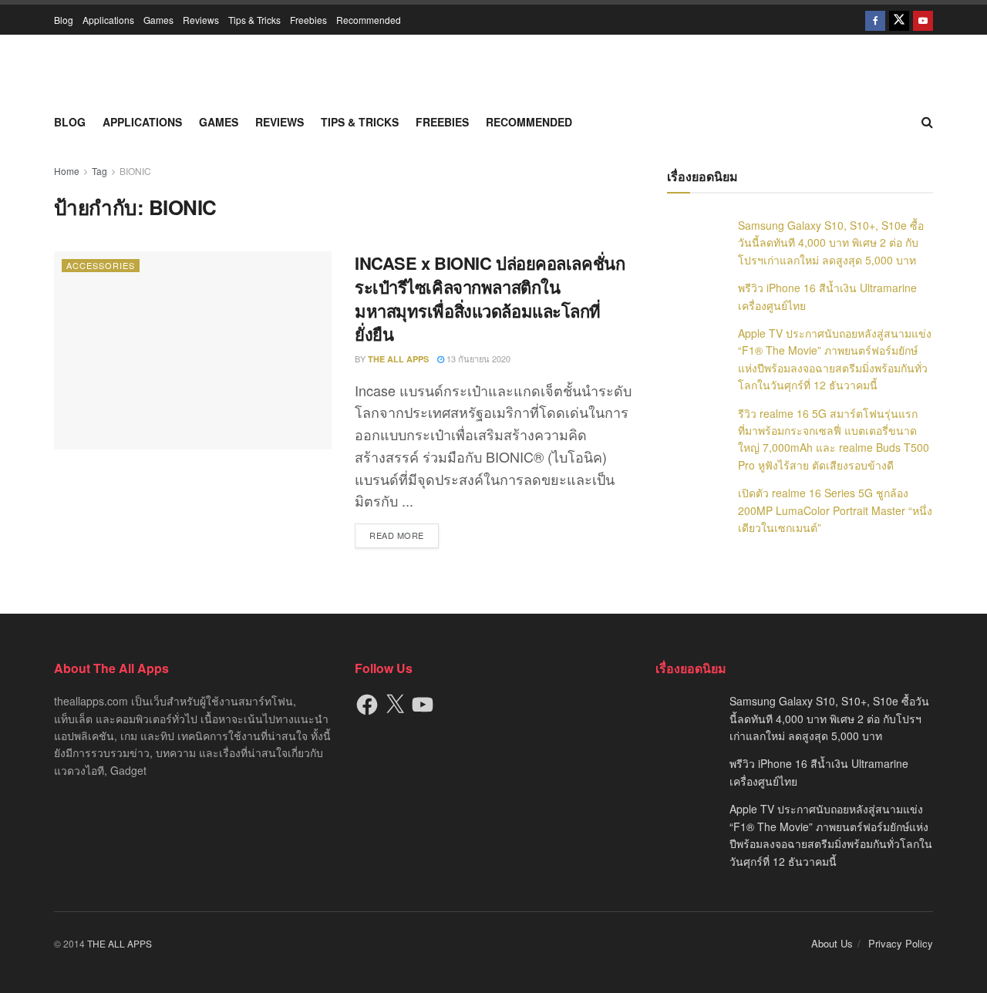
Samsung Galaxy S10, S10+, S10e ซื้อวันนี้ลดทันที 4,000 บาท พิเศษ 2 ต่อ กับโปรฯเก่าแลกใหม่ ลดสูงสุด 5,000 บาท (831, 242)
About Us (832, 943)
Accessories (100, 265)
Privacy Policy (900, 943)
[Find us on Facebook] (875, 20)
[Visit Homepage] (493, 69)
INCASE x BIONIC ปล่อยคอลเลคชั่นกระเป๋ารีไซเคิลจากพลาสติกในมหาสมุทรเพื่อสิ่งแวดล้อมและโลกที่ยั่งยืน (490, 298)
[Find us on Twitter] (899, 20)
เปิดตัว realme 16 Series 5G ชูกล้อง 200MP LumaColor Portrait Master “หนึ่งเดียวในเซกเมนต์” (835, 510)
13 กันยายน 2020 (477, 358)
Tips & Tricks (254, 19)
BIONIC (135, 170)
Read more (404, 534)
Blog (63, 19)
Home (66, 170)
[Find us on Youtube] (923, 20)
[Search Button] (927, 122)
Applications (108, 19)
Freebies (308, 19)
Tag (99, 170)
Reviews (201, 19)
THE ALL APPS (398, 359)
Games (158, 19)
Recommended (368, 19)
